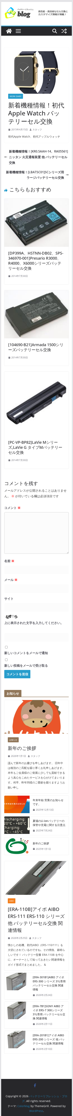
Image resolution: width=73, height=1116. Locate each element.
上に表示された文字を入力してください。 (33, 623)
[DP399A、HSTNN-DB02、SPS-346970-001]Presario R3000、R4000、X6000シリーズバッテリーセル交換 (35, 260)
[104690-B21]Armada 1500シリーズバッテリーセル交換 (35, 347)
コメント (12, 508)
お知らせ (13, 739)
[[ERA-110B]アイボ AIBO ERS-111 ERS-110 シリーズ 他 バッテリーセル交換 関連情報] (36, 878)
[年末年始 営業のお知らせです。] (17, 805)
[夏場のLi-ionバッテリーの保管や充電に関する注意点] (17, 825)
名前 (9, 561)
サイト (9, 598)
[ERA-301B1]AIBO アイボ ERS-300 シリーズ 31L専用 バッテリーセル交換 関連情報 (49, 983)
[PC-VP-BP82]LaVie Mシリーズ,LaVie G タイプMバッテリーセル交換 (35, 447)
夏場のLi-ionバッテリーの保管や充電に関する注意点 (49, 823)
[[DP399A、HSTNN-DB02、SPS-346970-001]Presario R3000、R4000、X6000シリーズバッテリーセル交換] (36, 201)
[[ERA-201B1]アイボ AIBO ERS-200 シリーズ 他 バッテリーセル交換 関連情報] (17, 1042)
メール (11, 580)
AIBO (11, 900)
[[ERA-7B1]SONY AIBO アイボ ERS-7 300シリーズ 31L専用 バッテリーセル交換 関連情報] (17, 1015)
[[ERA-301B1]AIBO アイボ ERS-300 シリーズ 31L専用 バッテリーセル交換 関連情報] (17, 986)
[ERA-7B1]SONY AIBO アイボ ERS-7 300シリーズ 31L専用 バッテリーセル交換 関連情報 (49, 1012)
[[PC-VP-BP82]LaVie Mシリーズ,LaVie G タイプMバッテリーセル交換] (36, 374)
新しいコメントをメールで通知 (26, 653)
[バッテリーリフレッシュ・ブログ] (9, 31)
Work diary (15, 96)
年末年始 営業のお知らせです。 (48, 802)
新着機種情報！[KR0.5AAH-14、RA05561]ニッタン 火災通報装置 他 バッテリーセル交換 (38, 157)
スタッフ (37, 129)
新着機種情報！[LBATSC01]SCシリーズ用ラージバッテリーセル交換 (35, 175)
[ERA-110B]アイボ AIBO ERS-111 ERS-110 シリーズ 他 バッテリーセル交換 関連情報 (36, 919)
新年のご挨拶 (22, 748)
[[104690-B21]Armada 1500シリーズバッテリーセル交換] (36, 293)
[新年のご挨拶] (36, 717)
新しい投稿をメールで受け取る (26, 665)
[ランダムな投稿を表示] (64, 31)
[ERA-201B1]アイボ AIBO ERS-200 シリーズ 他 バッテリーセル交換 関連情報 (49, 1039)
